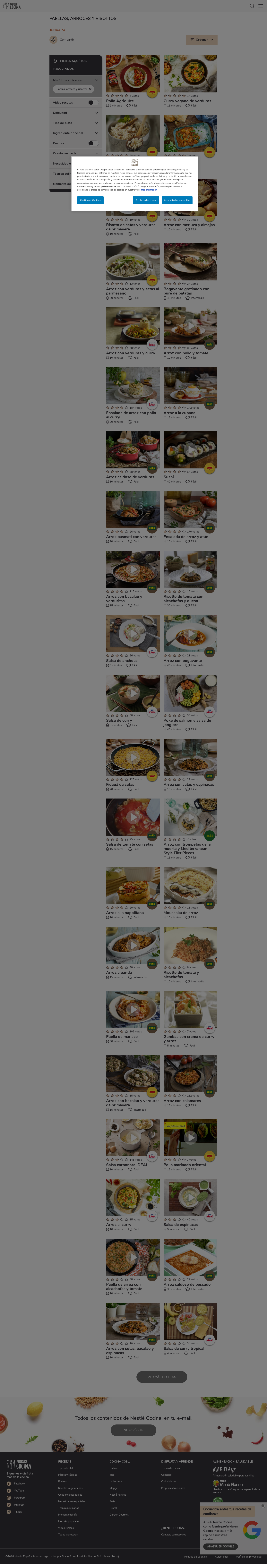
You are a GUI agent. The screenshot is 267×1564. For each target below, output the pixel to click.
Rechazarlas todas (146, 200)
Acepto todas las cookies (177, 200)
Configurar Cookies (90, 200)
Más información (149, 189)
